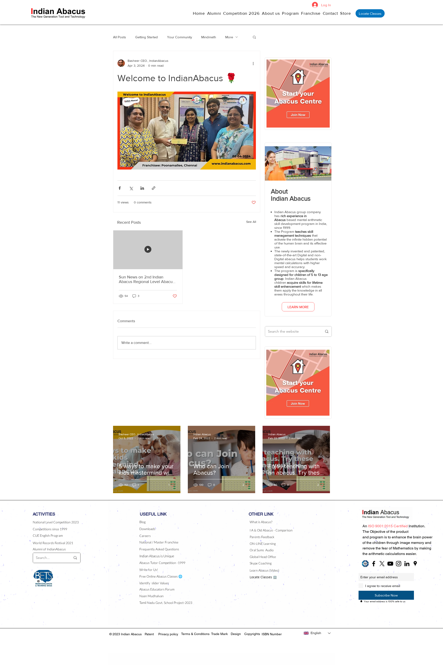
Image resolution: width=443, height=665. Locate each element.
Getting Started (146, 37)
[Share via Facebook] (119, 188)
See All (251, 222)
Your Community (179, 37)
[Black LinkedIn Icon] (406, 563)
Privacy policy (168, 634)
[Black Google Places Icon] (415, 563)
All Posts (119, 37)
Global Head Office (263, 557)
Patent (149, 634)
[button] (272, 13)
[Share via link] (153, 188)
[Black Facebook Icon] (373, 563)
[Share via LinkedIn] (142, 188)
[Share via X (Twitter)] (131, 188)
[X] (382, 563)
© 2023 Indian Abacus (126, 634)
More (229, 37)
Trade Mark (219, 634)
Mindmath (208, 37)
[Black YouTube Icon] (390, 563)
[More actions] (253, 63)
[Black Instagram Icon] (398, 563)
